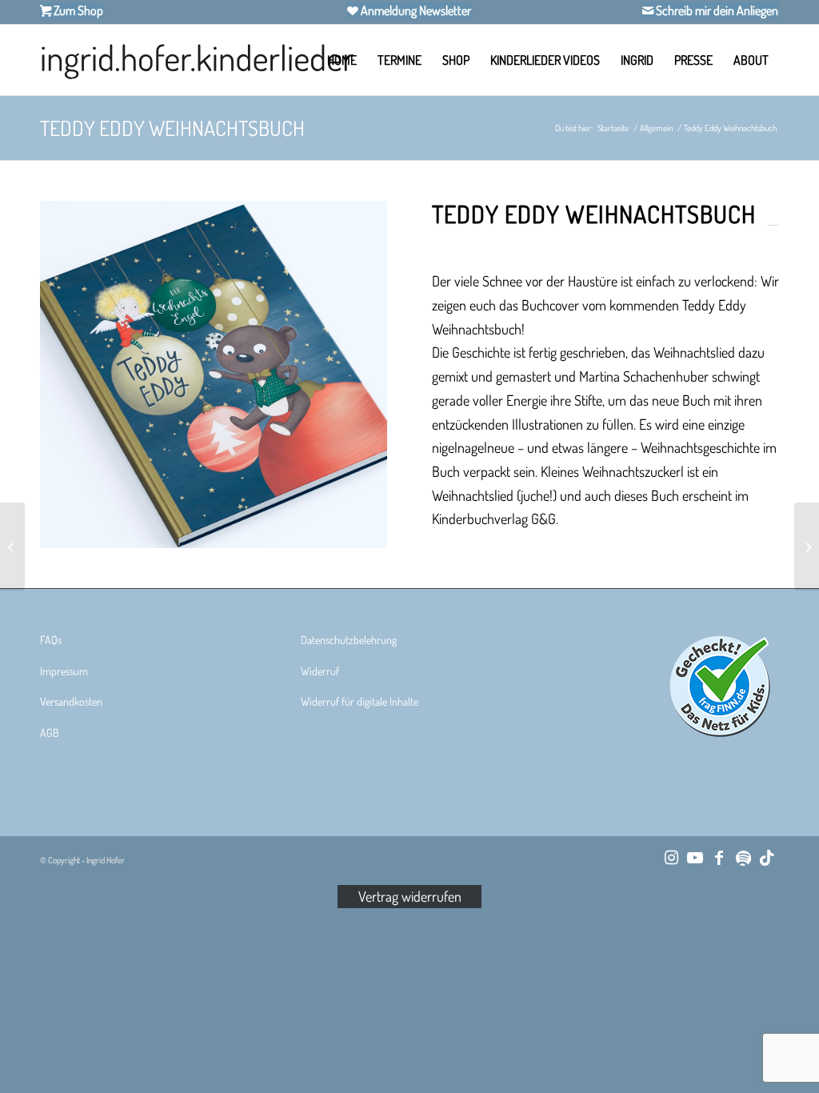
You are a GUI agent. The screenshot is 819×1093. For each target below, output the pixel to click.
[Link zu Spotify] (743, 857)
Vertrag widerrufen (409, 896)
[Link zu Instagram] (671, 857)
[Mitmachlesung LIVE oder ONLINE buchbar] (12, 546)
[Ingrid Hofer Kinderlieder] (197, 60)
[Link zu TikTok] (767, 857)
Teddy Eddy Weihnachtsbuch (172, 127)
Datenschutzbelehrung (349, 640)
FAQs (51, 640)
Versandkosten (71, 701)
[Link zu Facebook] (719, 857)
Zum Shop (77, 10)
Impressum (64, 671)
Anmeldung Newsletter (414, 10)
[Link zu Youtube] (695, 857)
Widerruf (320, 671)
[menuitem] (342, 60)
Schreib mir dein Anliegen (715, 10)
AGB (49, 732)
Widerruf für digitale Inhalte (359, 701)
